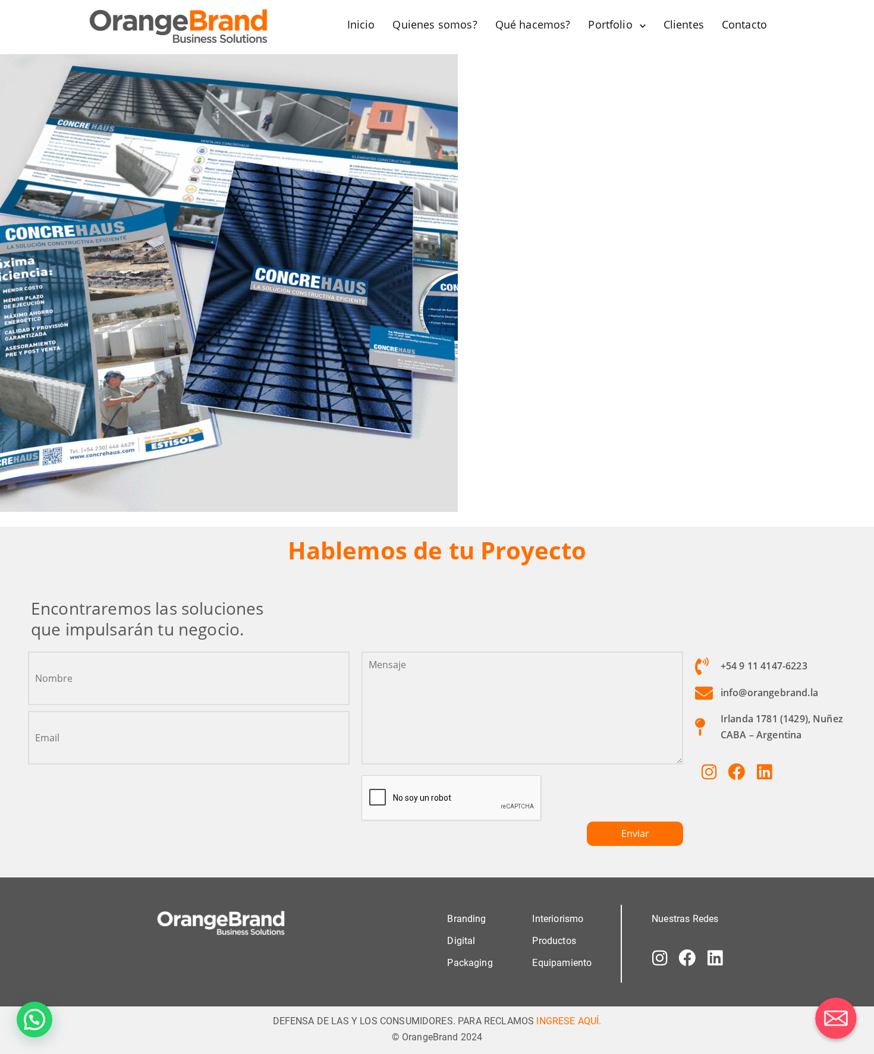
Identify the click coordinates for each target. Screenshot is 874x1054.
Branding (466, 918)
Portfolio (610, 24)
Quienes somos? (434, 24)
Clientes (684, 24)
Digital (461, 940)
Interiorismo (557, 918)
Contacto (744, 24)
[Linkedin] (764, 771)
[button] (34, 1019)
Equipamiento (562, 962)
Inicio (361, 24)
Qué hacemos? (533, 24)
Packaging (469, 962)
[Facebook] (736, 771)
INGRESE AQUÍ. (568, 1021)
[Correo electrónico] (836, 1018)
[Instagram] (708, 771)
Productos (554, 940)
